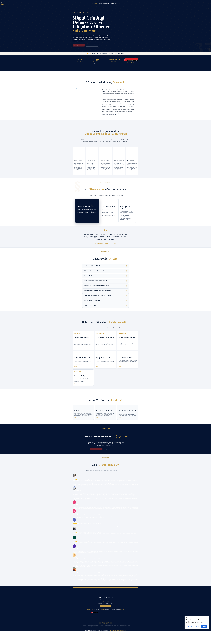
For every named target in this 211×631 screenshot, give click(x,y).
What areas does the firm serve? (105, 275)
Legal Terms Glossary (84, 594)
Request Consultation (91, 45)
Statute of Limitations (118, 594)
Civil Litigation (100, 590)
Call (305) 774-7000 (79, 45)
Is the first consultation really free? (105, 265)
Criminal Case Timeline (106, 594)
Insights (112, 3)
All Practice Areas (100, 615)
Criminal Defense (92, 590)
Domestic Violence (119, 590)
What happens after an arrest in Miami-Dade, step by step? (105, 290)
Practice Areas (106, 3)
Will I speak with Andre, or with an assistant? (105, 270)
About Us (100, 3)
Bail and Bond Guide (95, 594)
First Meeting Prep (112, 615)
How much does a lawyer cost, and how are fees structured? (105, 295)
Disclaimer (114, 630)
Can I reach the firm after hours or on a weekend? (105, 280)
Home (95, 3)
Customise (190, 626)
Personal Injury (109, 590)
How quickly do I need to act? (105, 305)
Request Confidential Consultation (112, 449)
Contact (117, 615)
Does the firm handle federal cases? (105, 300)
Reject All (197, 626)
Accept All (204, 626)
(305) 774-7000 (105, 601)
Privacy (110, 630)
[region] (197, 622)
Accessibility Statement (121, 630)
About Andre (94, 615)
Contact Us (117, 3)
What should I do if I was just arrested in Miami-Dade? (105, 285)
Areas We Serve (128, 594)
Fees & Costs (106, 615)
